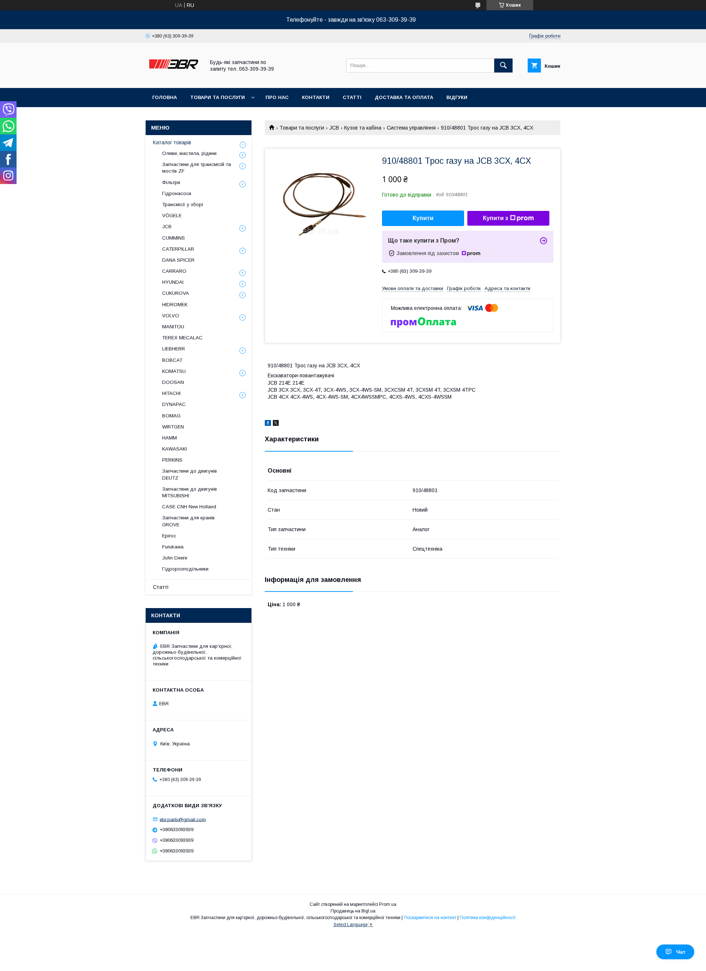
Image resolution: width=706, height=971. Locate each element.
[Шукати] (503, 66)
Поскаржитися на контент (430, 917)
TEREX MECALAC (182, 337)
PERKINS (172, 460)
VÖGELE (172, 215)
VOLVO (170, 315)
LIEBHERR (173, 349)
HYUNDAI (172, 282)
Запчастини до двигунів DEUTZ (189, 474)
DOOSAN (173, 382)
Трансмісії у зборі (182, 204)
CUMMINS (173, 238)
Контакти (315, 97)
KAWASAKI (174, 449)
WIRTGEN (173, 427)
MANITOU (173, 326)
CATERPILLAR (178, 249)
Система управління (411, 128)
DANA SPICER (178, 260)
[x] (276, 424)
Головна (164, 97)
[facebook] (268, 424)
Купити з (495, 218)
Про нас (277, 97)
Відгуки (456, 97)
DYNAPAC (174, 404)
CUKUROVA (175, 293)
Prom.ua (387, 904)
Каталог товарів (172, 142)
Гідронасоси (176, 193)
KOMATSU (174, 371)
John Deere (174, 558)
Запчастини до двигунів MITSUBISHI (189, 492)
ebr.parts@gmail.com (183, 819)
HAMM (169, 438)
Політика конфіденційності (488, 917)
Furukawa (172, 547)
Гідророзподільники (185, 569)
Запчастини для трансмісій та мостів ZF (196, 168)
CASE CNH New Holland (189, 506)
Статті (352, 97)
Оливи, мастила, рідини (189, 153)
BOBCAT (172, 360)
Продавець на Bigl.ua (353, 911)
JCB (334, 128)
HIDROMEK (175, 304)
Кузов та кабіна (362, 128)
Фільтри (171, 182)
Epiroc (169, 536)
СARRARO (174, 271)
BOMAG (171, 416)
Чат (680, 952)
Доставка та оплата (404, 97)
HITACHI (171, 393)
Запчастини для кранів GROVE (188, 521)
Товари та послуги (217, 97)
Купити (423, 218)
